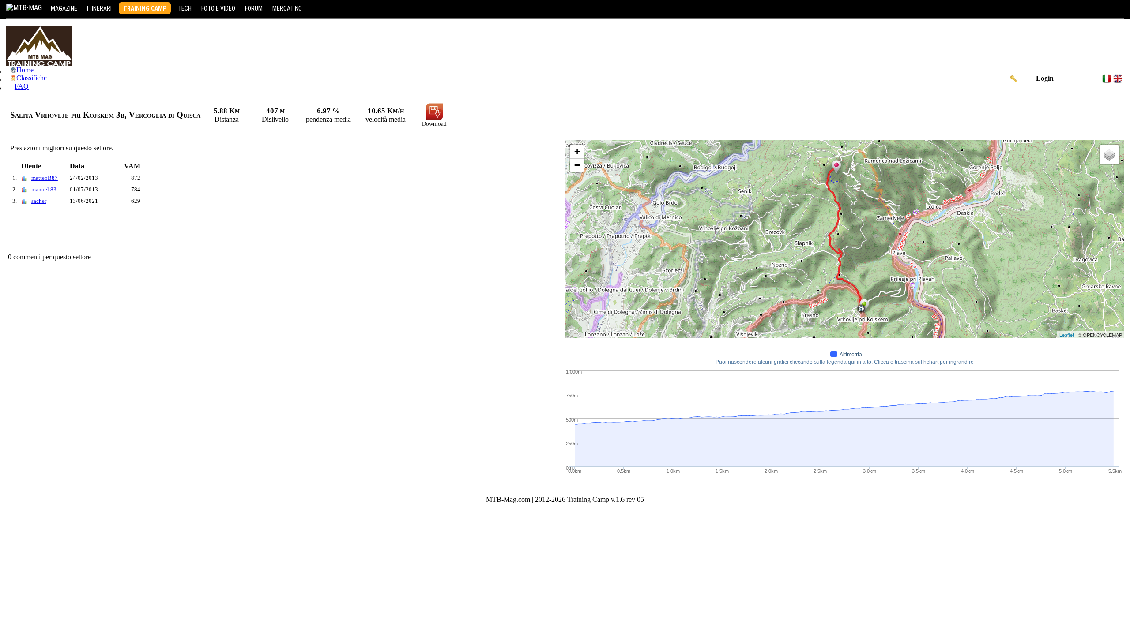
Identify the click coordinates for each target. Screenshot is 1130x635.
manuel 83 (43, 189)
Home (25, 70)
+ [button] (577, 151)
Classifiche (31, 78)
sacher (38, 201)
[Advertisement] (166, 231)
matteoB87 (44, 178)
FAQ (22, 86)
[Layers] (1109, 154)
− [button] (577, 165)
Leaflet (1066, 334)
